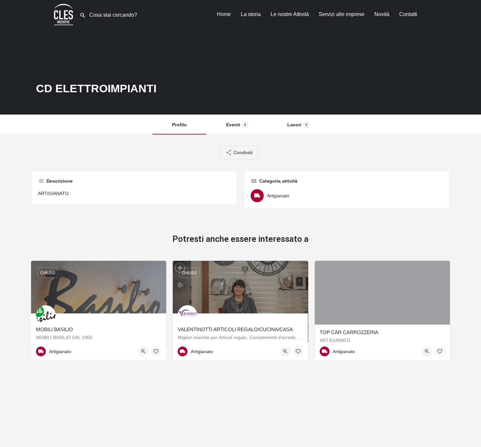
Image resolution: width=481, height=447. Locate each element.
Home (224, 14)
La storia (251, 14)
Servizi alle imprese (342, 14)
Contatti (408, 14)
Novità (381, 14)
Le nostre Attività (290, 14)
